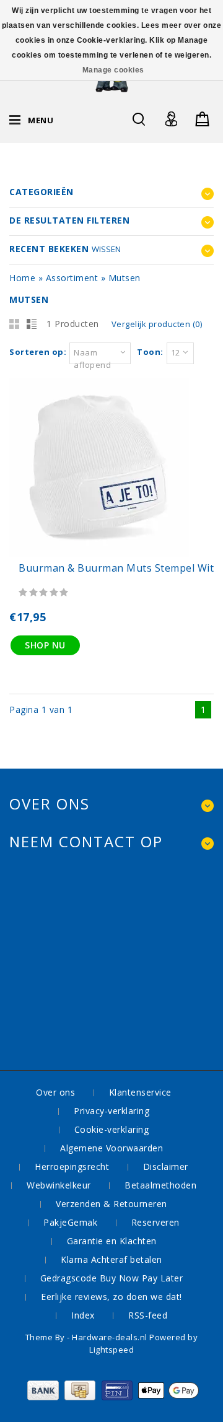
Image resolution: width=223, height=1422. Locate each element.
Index (83, 1315)
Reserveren (155, 1222)
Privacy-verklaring (111, 1111)
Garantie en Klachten (112, 1241)
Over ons (55, 1092)
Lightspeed (111, 1349)
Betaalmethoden (160, 1185)
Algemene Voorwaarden (111, 1148)
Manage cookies (113, 70)
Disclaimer (165, 1166)
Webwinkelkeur (59, 1185)
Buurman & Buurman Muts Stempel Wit (116, 568)
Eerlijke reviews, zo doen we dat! (111, 1296)
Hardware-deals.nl (110, 1337)
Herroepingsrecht (72, 1166)
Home (22, 278)
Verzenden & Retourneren (111, 1204)
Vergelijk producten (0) (157, 323)
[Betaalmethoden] (111, 1397)
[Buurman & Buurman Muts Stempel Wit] (99, 554)
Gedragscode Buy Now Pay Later (111, 1278)
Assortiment (72, 278)
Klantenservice (140, 1092)
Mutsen (124, 278)
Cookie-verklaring (111, 1129)
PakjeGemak (70, 1222)
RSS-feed (147, 1315)
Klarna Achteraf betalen (111, 1259)
